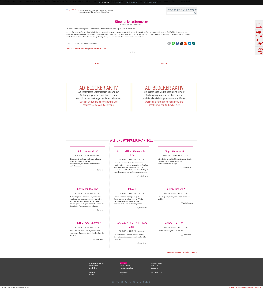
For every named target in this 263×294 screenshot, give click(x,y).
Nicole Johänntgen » (95, 49)
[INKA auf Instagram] (175, 10)
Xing (193, 43)
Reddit (185, 43)
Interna (118, 3)
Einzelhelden (93, 268)
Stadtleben (154, 268)
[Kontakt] (168, 10)
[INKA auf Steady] (193, 10)
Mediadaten (123, 272)
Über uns (92, 272)
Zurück (132, 52)
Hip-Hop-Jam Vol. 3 (175, 188)
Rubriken (105, 3)
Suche (237, 287)
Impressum (249, 287)
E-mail (169, 43)
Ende (104, 49)
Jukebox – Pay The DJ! (175, 222)
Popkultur (79, 155)
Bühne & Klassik (125, 266)
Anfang (68, 49)
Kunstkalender (93, 266)
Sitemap (243, 287)
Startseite (231, 287)
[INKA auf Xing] (186, 10)
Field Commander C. (87, 151)
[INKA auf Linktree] (196, 10)
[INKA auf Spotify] (178, 10)
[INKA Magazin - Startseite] (90, 4)
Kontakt (91, 275)
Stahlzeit (131, 188)
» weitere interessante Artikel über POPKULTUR (182, 252)
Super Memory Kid (175, 151)
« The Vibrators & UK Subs (79, 49)
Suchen (195, 13)
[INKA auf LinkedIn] (189, 10)
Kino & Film (154, 266)
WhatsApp (173, 43)
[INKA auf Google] (184, 10)
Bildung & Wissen (156, 263)
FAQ (121, 275)
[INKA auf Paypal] (191, 10)
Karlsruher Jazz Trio (87, 188)
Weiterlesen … (100, 170)
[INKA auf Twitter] (172, 10)
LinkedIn (189, 43)
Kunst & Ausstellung (126, 268)
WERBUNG (98, 63)
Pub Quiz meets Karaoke (87, 222)
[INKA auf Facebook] (170, 10)
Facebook (177, 43)
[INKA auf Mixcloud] (180, 10)
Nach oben (154, 272)
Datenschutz (257, 287)
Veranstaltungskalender (96, 263)
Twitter (181, 43)
